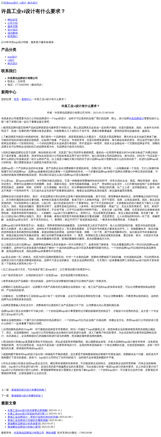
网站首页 (13, 19)
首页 (16, 99)
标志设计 (13, 63)
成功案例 (13, 33)
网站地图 (51, 432)
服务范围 (13, 26)
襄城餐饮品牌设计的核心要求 (24, 426)
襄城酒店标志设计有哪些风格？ (29, 389)
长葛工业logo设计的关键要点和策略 (27, 410)
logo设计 (12, 56)
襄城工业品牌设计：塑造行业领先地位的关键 (33, 417)
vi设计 (11, 60)
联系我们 (13, 36)
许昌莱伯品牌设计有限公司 (29, 432)
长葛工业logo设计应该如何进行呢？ (27, 413)
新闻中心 (27, 99)
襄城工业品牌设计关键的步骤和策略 (28, 420)
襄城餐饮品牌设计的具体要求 (24, 423)
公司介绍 (13, 23)
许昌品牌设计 (136, 118)
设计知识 (13, 29)
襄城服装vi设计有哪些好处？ (27, 395)
